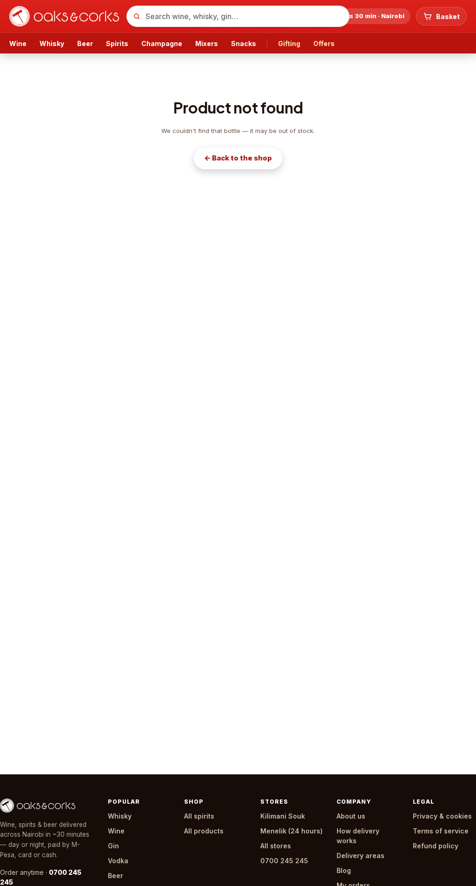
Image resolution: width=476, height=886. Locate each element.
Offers (324, 43)
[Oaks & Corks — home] (64, 16)
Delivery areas (360, 855)
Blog (344, 870)
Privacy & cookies (442, 816)
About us (351, 816)
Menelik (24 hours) (291, 831)
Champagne (161, 43)
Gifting (289, 43)
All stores (275, 846)
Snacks (243, 43)
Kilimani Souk (282, 816)
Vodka (118, 861)
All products (204, 831)
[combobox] (238, 16)
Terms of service (441, 831)
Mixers (206, 43)
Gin (113, 846)
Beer (85, 43)
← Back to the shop (238, 157)
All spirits (199, 816)
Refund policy (435, 846)
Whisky (52, 43)
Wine (17, 43)
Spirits (117, 43)
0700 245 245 (284, 861)
